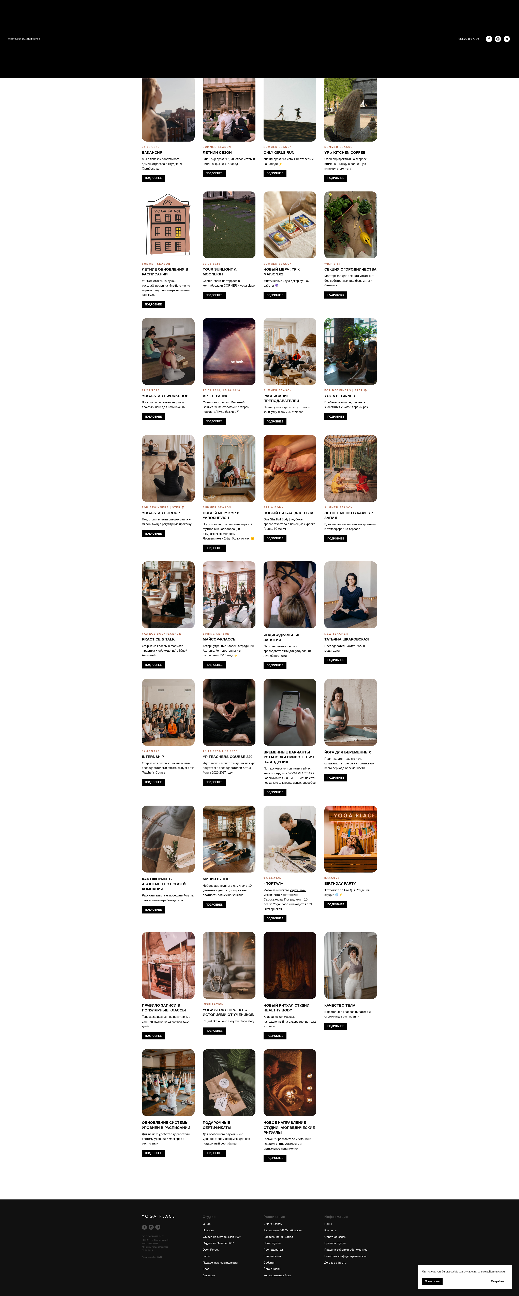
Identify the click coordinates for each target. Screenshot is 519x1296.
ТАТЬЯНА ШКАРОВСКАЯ (346, 639)
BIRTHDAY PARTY (340, 883)
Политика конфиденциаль (341, 1256)
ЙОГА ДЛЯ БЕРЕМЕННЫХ (347, 752)
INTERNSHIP (153, 757)
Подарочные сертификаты (220, 1262)
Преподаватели (274, 1249)
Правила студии (335, 1243)
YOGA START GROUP (161, 513)
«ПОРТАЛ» (273, 883)
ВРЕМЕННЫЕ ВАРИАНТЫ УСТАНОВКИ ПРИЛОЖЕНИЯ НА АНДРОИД (289, 757)
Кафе (206, 1256)
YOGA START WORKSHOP (165, 396)
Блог (206, 1268)
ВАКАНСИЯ (152, 152)
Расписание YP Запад (278, 1236)
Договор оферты (335, 1262)
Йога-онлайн (272, 1268)
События (269, 1262)
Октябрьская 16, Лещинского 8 (24, 38)
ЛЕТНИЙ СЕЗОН (217, 152)
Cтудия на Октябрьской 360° (222, 1236)
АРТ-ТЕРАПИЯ (215, 396)
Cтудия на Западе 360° (218, 1243)
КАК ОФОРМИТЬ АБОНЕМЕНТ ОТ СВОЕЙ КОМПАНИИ (164, 884)
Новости (208, 1230)
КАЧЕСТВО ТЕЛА (339, 1005)
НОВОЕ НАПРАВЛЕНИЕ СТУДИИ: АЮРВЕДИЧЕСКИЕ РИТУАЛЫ (289, 1128)
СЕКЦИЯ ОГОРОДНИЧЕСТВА (350, 269)
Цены (328, 1223)
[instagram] (498, 39)
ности (363, 1256)
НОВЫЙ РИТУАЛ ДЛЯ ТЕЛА (288, 513)
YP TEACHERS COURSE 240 (227, 757)
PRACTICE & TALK (158, 639)
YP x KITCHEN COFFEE (344, 152)
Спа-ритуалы (272, 1243)
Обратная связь (334, 1236)
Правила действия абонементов (345, 1249)
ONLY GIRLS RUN (279, 152)
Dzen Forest (211, 1249)
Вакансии (209, 1275)
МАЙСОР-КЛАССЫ (220, 639)
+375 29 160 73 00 (468, 39)
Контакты (330, 1230)
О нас (206, 1223)
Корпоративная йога (277, 1275)
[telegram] (507, 39)
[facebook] (489, 39)
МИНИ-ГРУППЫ (217, 879)
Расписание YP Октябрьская (283, 1230)
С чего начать (273, 1223)
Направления (273, 1256)
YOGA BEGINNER (339, 396)
